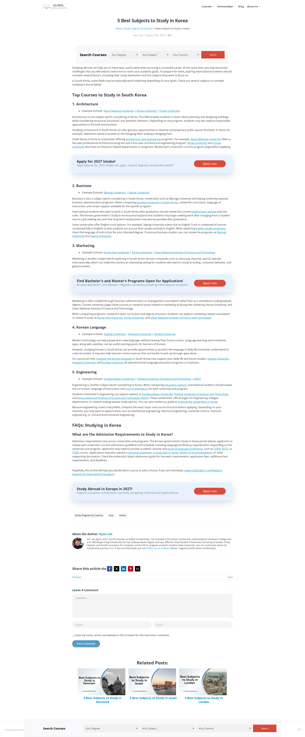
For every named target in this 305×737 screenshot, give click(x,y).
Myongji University (115, 192)
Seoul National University (119, 111)
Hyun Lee (138, 35)
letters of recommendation (196, 452)
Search (213, 55)
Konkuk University (165, 334)
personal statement (140, 452)
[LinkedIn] (123, 568)
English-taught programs (210, 228)
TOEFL (76, 452)
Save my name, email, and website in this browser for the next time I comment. (122, 635)
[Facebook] (109, 568)
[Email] (137, 568)
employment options (204, 211)
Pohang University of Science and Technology (164, 379)
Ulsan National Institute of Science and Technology (185, 252)
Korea (122, 515)
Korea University (146, 111)
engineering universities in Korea (197, 402)
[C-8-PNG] (55, 5)
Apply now (210, 164)
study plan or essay (166, 452)
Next (230, 577)
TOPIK (217, 449)
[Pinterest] (130, 568)
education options (175, 385)
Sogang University (114, 334)
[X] (116, 568)
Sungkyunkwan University (119, 379)
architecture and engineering (143, 139)
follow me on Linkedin (158, 548)
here (111, 548)
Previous (76, 577)
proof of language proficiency (185, 449)
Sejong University (139, 192)
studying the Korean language (114, 358)
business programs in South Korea (157, 202)
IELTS (225, 449)
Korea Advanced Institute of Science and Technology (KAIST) (113, 398)
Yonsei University (169, 111)
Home (118, 28)
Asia (111, 515)
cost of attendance (137, 389)
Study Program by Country (138, 28)
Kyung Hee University (116, 252)
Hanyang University (139, 334)
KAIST (197, 379)
